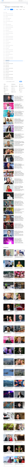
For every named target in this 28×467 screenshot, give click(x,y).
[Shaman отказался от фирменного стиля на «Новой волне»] (8, 396)
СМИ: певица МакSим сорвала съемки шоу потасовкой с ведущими (18, 240)
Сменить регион (7, 7)
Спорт (24, 9)
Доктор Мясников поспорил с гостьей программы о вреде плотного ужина (19, 142)
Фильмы (17, 9)
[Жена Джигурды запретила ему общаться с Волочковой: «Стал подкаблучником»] (19, 363)
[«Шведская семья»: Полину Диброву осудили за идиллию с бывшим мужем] (19, 461)
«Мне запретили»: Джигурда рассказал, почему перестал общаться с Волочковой (19, 150)
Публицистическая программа (9, 15)
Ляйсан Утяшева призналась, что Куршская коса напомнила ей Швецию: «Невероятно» (19, 135)
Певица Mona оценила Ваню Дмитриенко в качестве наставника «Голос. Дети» (19, 127)
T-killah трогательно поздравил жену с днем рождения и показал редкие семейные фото (19, 172)
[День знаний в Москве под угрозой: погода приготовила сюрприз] (19, 352)
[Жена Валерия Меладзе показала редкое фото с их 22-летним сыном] (8, 439)
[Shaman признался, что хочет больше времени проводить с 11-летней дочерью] (19, 254)
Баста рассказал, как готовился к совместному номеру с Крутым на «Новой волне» (19, 225)
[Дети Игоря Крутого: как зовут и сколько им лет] (19, 341)
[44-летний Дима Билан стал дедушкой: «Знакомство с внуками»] (8, 330)
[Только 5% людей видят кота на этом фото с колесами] (8, 407)
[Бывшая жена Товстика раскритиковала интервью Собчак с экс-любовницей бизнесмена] (19, 418)
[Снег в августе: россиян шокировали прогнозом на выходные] (19, 374)
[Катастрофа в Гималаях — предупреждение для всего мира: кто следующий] (8, 276)
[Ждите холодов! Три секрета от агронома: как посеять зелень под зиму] (8, 428)
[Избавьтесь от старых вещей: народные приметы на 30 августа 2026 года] (19, 287)
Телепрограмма (5, 5)
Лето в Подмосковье (8, 42)
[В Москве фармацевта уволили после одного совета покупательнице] (8, 418)
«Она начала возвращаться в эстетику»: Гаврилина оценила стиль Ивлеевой (19, 112)
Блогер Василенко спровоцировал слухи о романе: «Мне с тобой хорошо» (18, 105)
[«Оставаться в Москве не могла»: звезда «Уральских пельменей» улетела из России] (19, 385)
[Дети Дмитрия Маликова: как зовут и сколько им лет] (19, 428)
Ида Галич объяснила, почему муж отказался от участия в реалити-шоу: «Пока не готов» (19, 195)
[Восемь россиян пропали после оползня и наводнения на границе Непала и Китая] (8, 363)
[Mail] (2, 1)
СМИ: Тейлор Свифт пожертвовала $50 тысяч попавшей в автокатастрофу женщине (19, 217)
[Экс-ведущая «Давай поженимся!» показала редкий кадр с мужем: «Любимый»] (8, 320)
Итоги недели (7, 48)
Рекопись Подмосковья (8, 18)
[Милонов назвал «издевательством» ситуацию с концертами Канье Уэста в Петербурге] (8, 298)
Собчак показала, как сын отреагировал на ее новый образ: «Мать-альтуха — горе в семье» (19, 202)
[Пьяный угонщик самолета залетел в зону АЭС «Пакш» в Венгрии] (8, 374)
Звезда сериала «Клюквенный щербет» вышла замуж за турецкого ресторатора (18, 157)
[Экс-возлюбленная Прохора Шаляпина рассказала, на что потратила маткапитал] (19, 265)
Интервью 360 (7, 30)
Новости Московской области (9, 21)
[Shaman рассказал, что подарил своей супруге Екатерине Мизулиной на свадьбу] (8, 352)
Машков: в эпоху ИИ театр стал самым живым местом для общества (18, 232)
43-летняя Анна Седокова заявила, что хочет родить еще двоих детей (18, 187)
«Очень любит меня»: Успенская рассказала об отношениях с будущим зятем (18, 180)
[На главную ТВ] (3, 1)
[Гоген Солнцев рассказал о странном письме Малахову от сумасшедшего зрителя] (19, 450)
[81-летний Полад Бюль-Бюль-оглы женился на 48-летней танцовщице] (19, 320)
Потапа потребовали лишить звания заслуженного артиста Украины (19, 210)
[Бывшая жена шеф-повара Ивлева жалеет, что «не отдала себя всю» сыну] (19, 396)
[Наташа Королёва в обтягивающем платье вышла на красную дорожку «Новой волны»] (19, 298)
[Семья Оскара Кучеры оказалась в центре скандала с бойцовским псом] (8, 309)
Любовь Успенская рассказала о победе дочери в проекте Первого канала (19, 120)
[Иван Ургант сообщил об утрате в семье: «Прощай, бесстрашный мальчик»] (8, 265)
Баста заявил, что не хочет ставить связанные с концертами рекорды (18, 97)
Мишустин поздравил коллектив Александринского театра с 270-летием (19, 165)
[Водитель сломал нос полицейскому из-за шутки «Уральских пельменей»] (8, 287)
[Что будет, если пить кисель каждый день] (19, 309)
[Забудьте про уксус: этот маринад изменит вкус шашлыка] (19, 330)
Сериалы (20, 9)
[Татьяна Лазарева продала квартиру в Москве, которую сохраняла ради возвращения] (8, 450)
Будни (6, 12)
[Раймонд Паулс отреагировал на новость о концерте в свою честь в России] (8, 254)
